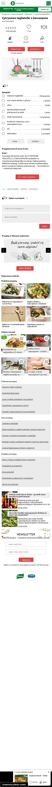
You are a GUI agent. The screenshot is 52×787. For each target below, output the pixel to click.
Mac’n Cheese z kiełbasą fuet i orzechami (18, 460)
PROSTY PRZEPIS (33, 189)
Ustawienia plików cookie (14, 784)
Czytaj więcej (22, 507)
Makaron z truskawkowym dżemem (13, 325)
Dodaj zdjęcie (25, 268)
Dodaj (44, 226)
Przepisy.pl (5, 14)
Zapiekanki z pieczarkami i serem (15, 405)
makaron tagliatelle (12, 189)
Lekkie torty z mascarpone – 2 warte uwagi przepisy (37, 350)
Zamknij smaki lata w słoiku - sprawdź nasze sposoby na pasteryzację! (27, 495)
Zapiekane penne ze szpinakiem (35, 325)
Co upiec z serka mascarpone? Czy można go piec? (38, 373)
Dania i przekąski (17, 14)
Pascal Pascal (10, 21)
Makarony (28, 14)
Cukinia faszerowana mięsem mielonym (18, 448)
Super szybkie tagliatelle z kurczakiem (17, 399)
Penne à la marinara (10, 484)
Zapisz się (26, 560)
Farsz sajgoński (8, 472)
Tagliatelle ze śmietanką (12, 466)
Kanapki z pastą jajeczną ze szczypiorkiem (18, 412)
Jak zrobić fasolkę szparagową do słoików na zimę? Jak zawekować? (28, 514)
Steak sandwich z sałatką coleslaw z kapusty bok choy (23, 429)
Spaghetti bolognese (10, 393)
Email (15, 141)
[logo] (17, 3)
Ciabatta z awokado (10, 423)
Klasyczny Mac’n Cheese (12, 387)
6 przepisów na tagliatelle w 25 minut (12, 350)
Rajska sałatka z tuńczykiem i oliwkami (36, 303)
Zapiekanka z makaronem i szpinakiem (17, 478)
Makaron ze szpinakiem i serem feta (12, 303)
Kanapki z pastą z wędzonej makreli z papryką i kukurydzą (25, 442)
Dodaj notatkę (28, 177)
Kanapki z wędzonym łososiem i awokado (18, 436)
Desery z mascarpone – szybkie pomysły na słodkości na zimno (12, 373)
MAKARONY (24, 189)
